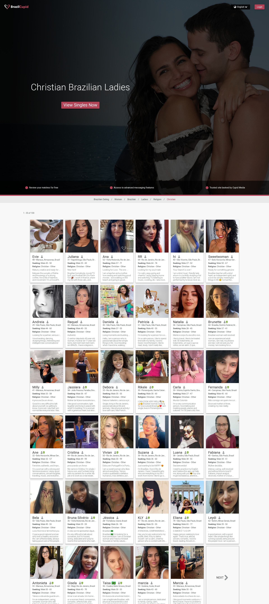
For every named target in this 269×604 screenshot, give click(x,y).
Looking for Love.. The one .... (115, 270)
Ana (106, 257)
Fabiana (214, 452)
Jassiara (74, 387)
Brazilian (131, 199)
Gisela (72, 583)
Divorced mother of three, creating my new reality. (219, 405)
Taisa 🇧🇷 (109, 583)
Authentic (72, 335)
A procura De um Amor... (43, 400)
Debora (108, 387)
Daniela (108, 322)
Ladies (144, 199)
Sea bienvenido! (180, 466)
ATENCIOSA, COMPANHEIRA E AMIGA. (152, 531)
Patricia (143, 322)
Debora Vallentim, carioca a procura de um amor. (117, 400)
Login (259, 7)
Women (118, 199)
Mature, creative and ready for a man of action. (46, 270)
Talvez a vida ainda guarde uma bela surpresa (46, 596)
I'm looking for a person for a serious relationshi (152, 335)
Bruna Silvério (78, 518)
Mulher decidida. (215, 466)
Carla (177, 387)
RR (140, 257)
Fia (139, 596)
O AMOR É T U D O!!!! (182, 531)
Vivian (107, 452)
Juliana (73, 257)
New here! (72, 270)
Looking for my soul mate (149, 270)
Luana (177, 452)
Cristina (73, 452)
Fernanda (215, 387)
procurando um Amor (77, 466)
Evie (35, 257)
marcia (143, 583)
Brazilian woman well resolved (221, 335)
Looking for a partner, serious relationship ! (46, 335)
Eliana (177, 518)
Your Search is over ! (182, 270)
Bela (35, 518)
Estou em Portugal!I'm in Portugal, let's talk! (117, 466)
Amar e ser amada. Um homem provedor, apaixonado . (82, 596)
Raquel (73, 322)
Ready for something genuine (221, 270)
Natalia (178, 322)
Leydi (212, 518)
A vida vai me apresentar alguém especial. (82, 531)
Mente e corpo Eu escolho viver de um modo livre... (187, 335)
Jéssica (108, 518)
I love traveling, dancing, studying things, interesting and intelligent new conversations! (46, 340)
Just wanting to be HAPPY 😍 (151, 466)
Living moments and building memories (117, 335)
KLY (140, 518)
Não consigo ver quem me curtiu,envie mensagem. (222, 400)
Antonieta (39, 583)
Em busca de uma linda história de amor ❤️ (117, 596)
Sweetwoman (218, 257)
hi (174, 257)
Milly (35, 387)
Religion (157, 199)
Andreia (38, 322)
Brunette (214, 322)
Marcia (178, 583)
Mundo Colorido (180, 400)
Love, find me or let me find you (45, 531)
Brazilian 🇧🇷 (108, 531)
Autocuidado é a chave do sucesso (187, 596)
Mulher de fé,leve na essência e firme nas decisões (82, 400)
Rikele (142, 387)
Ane (35, 452)
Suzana (143, 452)
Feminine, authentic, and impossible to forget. (46, 466)
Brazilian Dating (101, 199)
